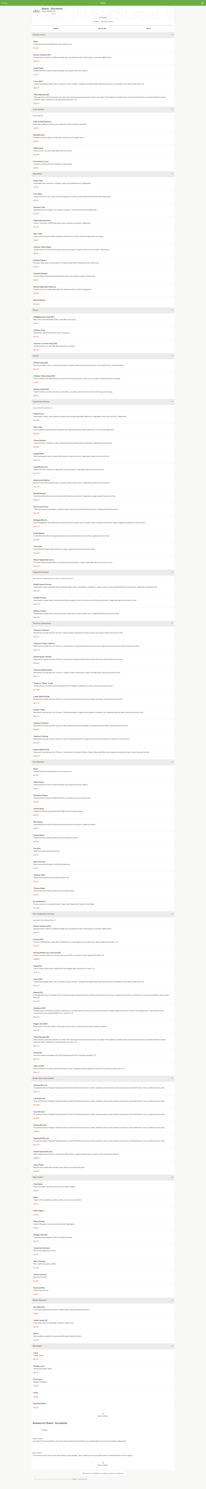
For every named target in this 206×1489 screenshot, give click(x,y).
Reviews (102, 28)
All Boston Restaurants (61, 1479)
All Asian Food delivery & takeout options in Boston (103, 1473)
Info (149, 28)
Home (36, 1479)
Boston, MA (45, 1479)
